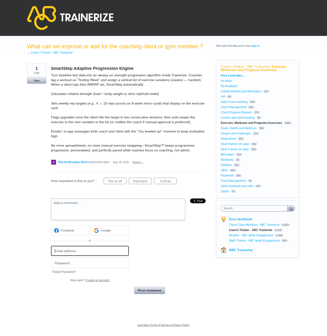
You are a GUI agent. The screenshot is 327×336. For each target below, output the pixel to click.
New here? (89, 280)
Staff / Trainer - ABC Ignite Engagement (254, 240)
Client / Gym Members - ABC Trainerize (254, 224)
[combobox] (255, 208)
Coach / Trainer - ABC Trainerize (245, 66)
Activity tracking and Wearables (241, 91)
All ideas (226, 81)
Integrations (228, 138)
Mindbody (227, 159)
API (223, 96)
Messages (227, 154)
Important (142, 181)
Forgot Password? (64, 272)
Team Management (233, 180)
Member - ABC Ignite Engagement (251, 235)
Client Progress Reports (236, 112)
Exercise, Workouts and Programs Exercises (254, 68)
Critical (168, 181)
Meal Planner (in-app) (235, 144)
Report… (138, 162)
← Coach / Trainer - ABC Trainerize (50, 52)
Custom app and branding (238, 117)
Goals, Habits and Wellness (239, 128)
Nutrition (226, 165)
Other (224, 170)
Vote (36, 80)
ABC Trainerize (241, 250)
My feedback (229, 86)
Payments (227, 175)
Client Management (233, 107)
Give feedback (240, 219)
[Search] (291, 208)
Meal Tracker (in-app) (235, 149)
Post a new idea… (233, 75)
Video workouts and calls (237, 186)
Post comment (149, 290)
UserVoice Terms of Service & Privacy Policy (163, 325)
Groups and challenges (236, 133)
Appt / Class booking (234, 102)
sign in (255, 45)
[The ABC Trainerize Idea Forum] (70, 18)
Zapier (225, 191)
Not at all (117, 181)
